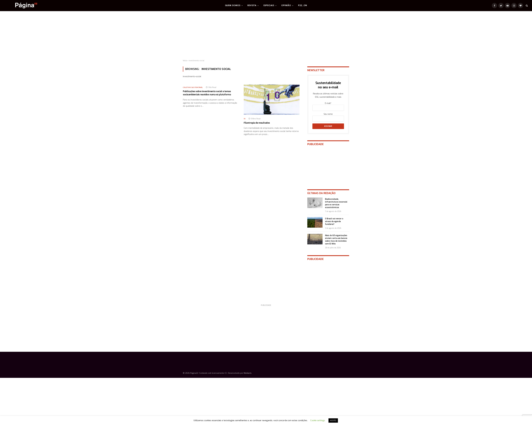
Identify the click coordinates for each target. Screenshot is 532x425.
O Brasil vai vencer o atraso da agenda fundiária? (334, 221)
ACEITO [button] (333, 420)
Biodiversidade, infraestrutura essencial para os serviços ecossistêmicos (336, 203)
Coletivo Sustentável (193, 87)
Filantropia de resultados (257, 122)
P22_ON (302, 6)
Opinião (286, 6)
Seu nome (328, 114)
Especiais (269, 6)
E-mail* (328, 103)
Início (185, 61)
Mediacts (247, 373)
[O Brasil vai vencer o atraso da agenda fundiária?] (315, 222)
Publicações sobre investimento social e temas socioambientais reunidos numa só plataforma (207, 93)
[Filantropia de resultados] (272, 99)
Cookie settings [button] (317, 420)
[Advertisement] (266, 35)
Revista (251, 6)
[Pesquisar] (526, 5)
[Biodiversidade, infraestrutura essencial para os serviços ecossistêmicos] (315, 203)
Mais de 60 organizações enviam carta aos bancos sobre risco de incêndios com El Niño (336, 239)
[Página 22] (20, 5)
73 (244, 119)
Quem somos (232, 6)
